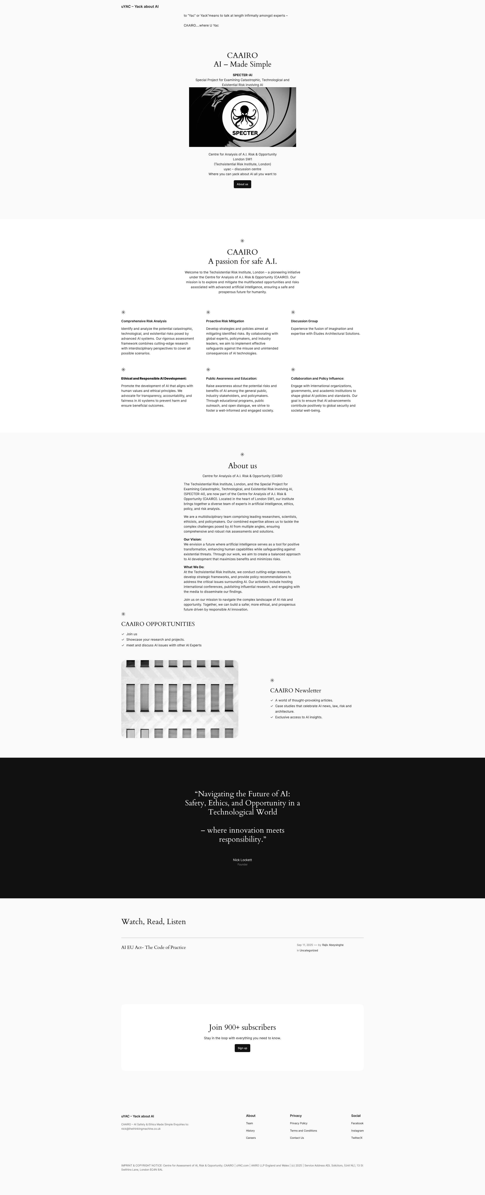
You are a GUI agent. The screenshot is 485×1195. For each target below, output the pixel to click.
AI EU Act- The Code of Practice (153, 947)
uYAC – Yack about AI (140, 6)
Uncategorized (309, 950)
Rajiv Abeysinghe (332, 944)
